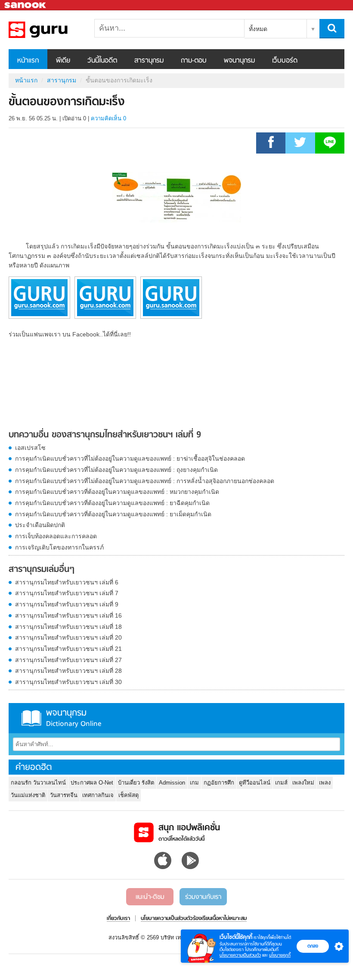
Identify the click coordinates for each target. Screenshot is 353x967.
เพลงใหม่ (303, 782)
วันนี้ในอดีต (102, 60)
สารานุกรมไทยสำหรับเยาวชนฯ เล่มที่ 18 (68, 626)
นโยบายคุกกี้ (280, 955)
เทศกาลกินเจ (98, 795)
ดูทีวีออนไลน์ (254, 782)
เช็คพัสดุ (128, 795)
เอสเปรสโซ (30, 447)
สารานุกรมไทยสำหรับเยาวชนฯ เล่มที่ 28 (68, 670)
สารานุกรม (149, 60)
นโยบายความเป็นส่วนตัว (240, 955)
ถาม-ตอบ (194, 60)
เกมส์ (281, 782)
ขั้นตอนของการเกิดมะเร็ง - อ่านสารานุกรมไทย (54, 29)
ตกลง (312, 945)
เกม (194, 782)
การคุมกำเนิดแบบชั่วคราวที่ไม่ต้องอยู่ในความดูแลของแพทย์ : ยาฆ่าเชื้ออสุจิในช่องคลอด (130, 458)
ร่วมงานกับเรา (203, 897)
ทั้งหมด (258, 28)
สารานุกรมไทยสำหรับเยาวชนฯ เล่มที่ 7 (66, 593)
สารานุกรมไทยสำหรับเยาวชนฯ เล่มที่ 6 (66, 582)
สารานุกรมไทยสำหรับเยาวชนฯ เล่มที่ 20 (68, 637)
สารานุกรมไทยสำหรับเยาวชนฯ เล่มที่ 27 (68, 659)
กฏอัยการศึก (219, 782)
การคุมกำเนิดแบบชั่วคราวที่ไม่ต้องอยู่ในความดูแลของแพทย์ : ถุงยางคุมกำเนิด (116, 469)
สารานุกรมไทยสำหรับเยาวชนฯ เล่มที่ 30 (68, 681)
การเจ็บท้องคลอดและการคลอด (56, 536)
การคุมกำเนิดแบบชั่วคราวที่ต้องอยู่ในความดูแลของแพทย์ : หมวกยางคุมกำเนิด (117, 491)
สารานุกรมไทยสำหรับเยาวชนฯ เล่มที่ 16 (68, 615)
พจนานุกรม (239, 60)
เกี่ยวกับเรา (118, 918)
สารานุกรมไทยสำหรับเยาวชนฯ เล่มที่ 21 (68, 648)
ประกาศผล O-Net (92, 782)
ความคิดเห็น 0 (108, 118)
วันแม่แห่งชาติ (28, 795)
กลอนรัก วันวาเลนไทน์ (38, 782)
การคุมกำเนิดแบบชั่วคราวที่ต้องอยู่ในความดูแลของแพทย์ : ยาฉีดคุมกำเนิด (112, 502)
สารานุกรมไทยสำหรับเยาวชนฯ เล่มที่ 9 (66, 604)
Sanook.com (25, 5)
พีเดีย (63, 60)
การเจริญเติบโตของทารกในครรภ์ (59, 547)
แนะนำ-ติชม (150, 897)
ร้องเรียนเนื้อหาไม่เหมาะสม (220, 918)
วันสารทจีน (63, 795)
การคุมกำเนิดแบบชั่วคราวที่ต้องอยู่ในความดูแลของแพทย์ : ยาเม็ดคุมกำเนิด (113, 514)
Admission (172, 782)
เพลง (325, 782)
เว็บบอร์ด (284, 60)
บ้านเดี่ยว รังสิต (136, 782)
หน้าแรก (28, 60)
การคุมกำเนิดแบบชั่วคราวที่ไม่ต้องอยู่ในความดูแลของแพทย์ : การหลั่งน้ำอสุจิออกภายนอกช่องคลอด (144, 480)
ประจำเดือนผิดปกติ (40, 524)
